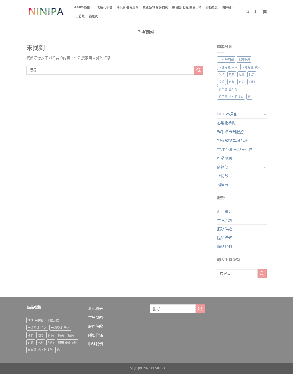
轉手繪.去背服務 (127, 7)
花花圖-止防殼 (228, 89)
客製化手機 (104, 7)
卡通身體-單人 (228, 67)
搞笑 (252, 74)
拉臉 (242, 74)
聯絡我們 (224, 246)
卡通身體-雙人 (251, 67)
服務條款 (224, 229)
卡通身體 (244, 59)
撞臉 (222, 82)
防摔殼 (226, 7)
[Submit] (198, 70)
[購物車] (264, 11)
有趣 (232, 82)
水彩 (242, 82)
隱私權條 (224, 237)
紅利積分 (224, 211)
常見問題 (224, 220)
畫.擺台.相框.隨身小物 (186, 7)
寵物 (222, 74)
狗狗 (252, 82)
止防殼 (80, 16)
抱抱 (232, 74)
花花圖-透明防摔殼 (231, 97)
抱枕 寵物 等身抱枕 (155, 7)
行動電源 (212, 7)
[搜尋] (247, 11)
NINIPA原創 (81, 7)
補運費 (93, 16)
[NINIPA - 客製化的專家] (46, 12)
